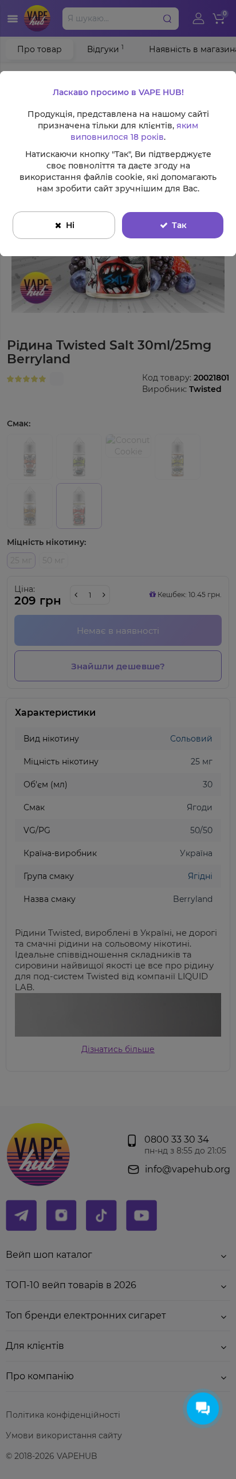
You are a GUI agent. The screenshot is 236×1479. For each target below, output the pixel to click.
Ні (70, 225)
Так (179, 225)
